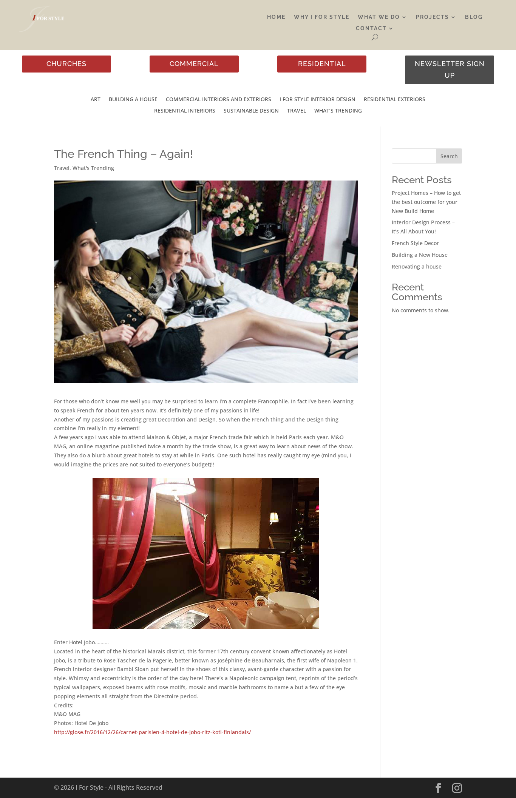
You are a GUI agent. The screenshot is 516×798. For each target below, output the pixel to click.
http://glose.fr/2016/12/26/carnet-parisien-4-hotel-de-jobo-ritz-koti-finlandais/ (152, 732)
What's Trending (93, 167)
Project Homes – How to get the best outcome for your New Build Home (426, 202)
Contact (371, 28)
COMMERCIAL (194, 64)
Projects (432, 17)
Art (95, 100)
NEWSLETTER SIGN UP (450, 69)
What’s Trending (338, 111)
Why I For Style (321, 17)
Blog (474, 17)
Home (276, 17)
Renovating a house (417, 266)
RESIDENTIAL (322, 64)
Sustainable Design (251, 111)
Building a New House (420, 254)
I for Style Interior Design (317, 100)
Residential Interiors (184, 111)
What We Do (379, 17)
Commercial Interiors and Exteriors (218, 100)
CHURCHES (66, 64)
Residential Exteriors (394, 100)
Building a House (133, 100)
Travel (296, 111)
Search (449, 156)
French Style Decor (415, 243)
